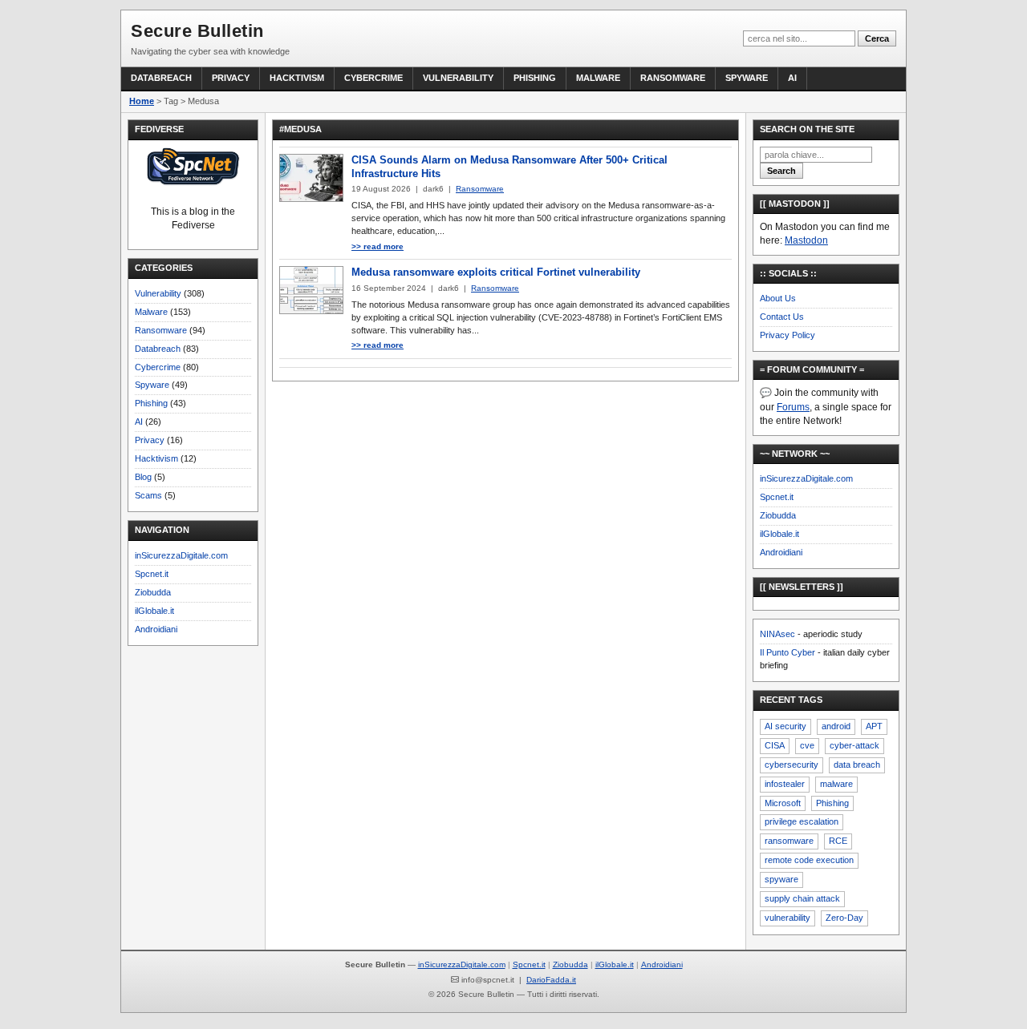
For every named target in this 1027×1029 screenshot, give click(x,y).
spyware (781, 879)
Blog (143, 477)
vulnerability (787, 917)
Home (141, 101)
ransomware (789, 840)
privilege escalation (801, 821)
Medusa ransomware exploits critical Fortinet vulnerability (495, 272)
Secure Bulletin (197, 31)
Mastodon (806, 240)
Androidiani (156, 629)
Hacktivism (297, 78)
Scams (148, 495)
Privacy (231, 78)
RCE (838, 840)
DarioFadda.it (551, 979)
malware (836, 784)
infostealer (785, 784)
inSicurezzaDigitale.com (181, 555)
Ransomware (672, 78)
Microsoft (783, 803)
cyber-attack (854, 745)
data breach (857, 764)
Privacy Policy (787, 335)
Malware (598, 78)
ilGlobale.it (154, 610)
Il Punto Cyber (787, 652)
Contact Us (782, 316)
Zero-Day (844, 917)
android (836, 726)
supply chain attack (802, 898)
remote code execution (809, 860)
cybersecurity (791, 764)
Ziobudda (153, 592)
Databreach (161, 78)
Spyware (746, 78)
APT (874, 726)
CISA (775, 745)
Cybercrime (373, 78)
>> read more (377, 246)
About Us (778, 298)
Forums (793, 407)
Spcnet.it (151, 574)
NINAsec (777, 634)
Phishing (535, 78)
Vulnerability (458, 78)
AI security (785, 726)
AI (792, 78)
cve (807, 745)
